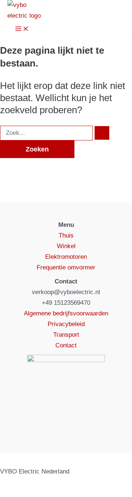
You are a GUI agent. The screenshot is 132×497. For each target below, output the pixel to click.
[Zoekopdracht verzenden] (102, 133)
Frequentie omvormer (66, 267)
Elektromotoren (66, 256)
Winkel (66, 246)
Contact (66, 345)
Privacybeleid (66, 324)
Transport (66, 334)
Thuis (66, 235)
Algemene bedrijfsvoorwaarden (66, 313)
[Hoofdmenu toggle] (22, 29)
